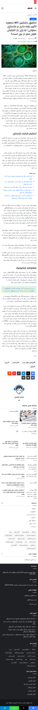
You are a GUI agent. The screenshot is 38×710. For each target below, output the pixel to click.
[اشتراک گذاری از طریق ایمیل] (28, 378)
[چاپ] (23, 378)
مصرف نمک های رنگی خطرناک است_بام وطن (18, 187)
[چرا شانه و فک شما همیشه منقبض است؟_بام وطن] (31, 458)
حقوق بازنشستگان (19, 535)
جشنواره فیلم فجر (31, 535)
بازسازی (15, 362)
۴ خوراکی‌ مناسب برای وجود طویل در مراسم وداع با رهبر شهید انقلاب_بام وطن (13, 492)
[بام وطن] (30, 8)
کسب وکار (32, 523)
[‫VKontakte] (33, 378)
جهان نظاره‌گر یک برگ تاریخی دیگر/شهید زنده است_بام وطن (13, 466)
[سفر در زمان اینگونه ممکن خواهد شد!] (9, 415)
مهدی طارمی (19, 542)
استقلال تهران (25, 532)
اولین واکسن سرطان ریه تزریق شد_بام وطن (30, 444)
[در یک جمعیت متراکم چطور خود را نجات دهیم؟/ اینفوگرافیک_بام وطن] (31, 483)
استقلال (33, 532)
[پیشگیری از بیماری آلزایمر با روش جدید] (28, 415)
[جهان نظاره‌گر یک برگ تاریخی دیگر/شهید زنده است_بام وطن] (31, 468)
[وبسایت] (19, 400)
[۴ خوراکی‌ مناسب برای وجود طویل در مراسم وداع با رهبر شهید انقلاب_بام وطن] (31, 494)
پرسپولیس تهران (23, 545)
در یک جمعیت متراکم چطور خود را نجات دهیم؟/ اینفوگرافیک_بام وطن (12, 484)
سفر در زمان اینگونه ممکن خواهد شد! (10, 422)
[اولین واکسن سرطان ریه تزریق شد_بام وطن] (28, 435)
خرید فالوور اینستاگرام (30, 559)
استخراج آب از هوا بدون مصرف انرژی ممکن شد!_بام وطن (10, 443)
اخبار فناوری (32, 681)
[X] (28, 373)
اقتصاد (33, 508)
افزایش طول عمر (28, 362)
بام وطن (13, 290)
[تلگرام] (5, 708)
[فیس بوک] (33, 373)
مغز (26, 542)
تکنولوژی (29, 15)
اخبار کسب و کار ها (30, 684)
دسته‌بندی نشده (31, 514)
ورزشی (18, 288)
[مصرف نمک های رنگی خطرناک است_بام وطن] (31, 476)
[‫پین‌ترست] (14, 373)
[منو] (2, 9)
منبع (35, 356)
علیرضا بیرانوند (21, 538)
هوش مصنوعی (9, 542)
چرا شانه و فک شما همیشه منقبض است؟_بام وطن (14, 457)
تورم (10, 532)
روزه (6, 362)
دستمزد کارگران (31, 538)
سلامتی (31, 290)
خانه (34, 15)
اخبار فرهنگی (31, 687)
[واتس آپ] (14, 708)
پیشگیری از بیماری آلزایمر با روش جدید (29, 424)
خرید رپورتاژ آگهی (32, 599)
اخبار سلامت (32, 691)
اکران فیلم (16, 532)
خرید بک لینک (33, 604)
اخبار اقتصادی (31, 694)
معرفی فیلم (32, 542)
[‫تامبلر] (19, 373)
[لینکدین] (23, 373)
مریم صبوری (31, 38)
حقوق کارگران (8, 535)
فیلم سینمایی (11, 538)
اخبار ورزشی (32, 677)
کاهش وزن (14, 545)
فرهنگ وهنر (32, 520)
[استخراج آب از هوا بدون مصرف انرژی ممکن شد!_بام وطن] (9, 435)
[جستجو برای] (36, 9)
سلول (32, 366)
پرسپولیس (32, 545)
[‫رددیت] (9, 373)
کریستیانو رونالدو (31, 548)
